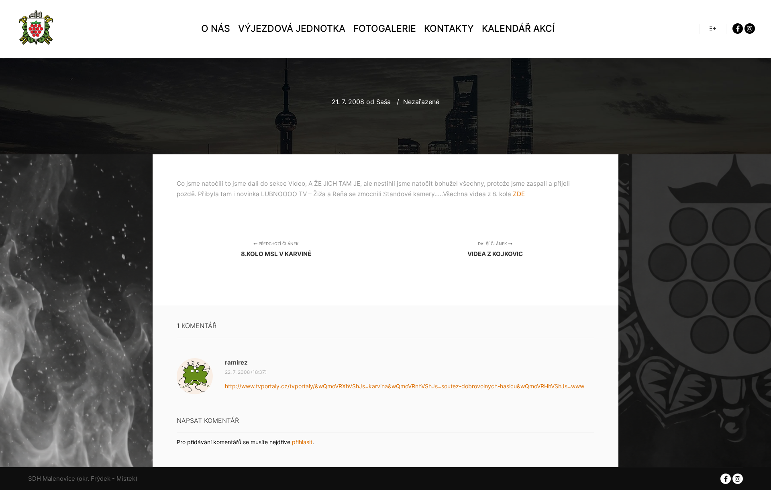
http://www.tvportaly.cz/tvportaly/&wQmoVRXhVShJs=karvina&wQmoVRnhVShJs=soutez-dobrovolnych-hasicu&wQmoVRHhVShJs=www (404, 386)
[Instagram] (749, 28)
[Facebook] (737, 28)
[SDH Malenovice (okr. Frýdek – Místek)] (36, 28)
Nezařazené (421, 102)
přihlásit (302, 442)
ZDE (519, 194)
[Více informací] (713, 28)
